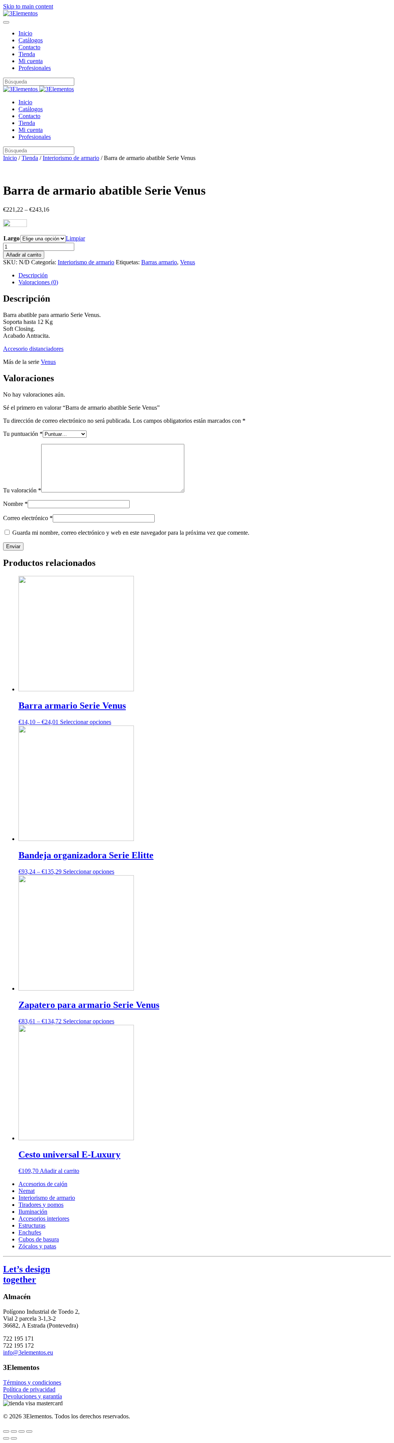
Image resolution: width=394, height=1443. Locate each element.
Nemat (26, 1191)
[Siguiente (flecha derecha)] (14, 1438)
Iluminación (32, 1211)
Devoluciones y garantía (32, 1396)
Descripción (33, 275)
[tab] (204, 275)
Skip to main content (28, 6)
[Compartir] (14, 1431)
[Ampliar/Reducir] (29, 1431)
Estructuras (31, 1225)
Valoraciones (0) (38, 282)
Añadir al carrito (23, 255)
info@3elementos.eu (28, 1352)
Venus (187, 262)
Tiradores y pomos (40, 1204)
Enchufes (29, 1232)
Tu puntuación (23, 433)
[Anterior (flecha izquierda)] (6, 1438)
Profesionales (34, 68)
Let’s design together (26, 1274)
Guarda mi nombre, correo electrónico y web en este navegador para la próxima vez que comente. (130, 532)
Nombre (15, 503)
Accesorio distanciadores (33, 348)
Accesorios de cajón (42, 1184)
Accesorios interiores (43, 1218)
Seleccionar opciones (85, 722)
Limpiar (75, 238)
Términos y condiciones (32, 1382)
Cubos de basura (38, 1239)
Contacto (29, 47)
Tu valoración (22, 490)
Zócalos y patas (37, 1246)
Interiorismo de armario (71, 158)
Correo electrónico (28, 518)
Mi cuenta (30, 61)
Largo (11, 238)
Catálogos (30, 40)
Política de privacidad (29, 1389)
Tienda (26, 54)
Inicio (25, 33)
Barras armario (159, 262)
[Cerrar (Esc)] (6, 1431)
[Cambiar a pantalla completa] (21, 1431)
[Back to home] (20, 13)
